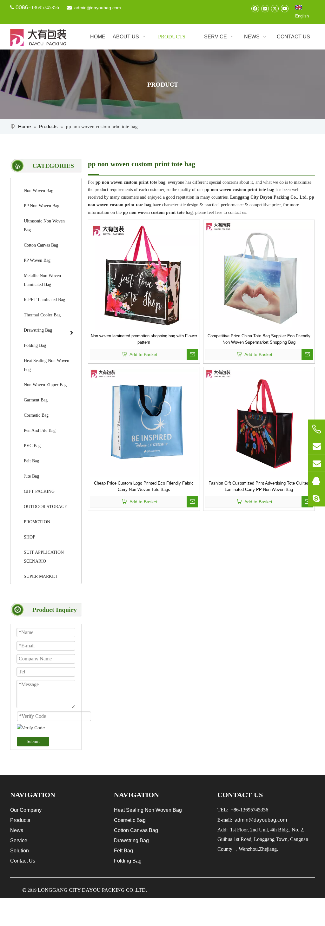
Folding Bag (128, 860)
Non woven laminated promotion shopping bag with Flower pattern (144, 339)
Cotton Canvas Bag (136, 830)
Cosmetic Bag (130, 820)
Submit (33, 741)
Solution (19, 850)
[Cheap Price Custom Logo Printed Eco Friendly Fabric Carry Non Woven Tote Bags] (144, 422)
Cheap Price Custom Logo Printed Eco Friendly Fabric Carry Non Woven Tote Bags (144, 486)
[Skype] (316, 498)
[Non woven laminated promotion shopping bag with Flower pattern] (144, 275)
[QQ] (316, 480)
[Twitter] (275, 8)
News (16, 830)
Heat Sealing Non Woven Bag (148, 810)
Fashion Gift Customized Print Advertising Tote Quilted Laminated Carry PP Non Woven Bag (259, 486)
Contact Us (22, 860)
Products (20, 820)
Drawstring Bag (131, 840)
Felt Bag (123, 850)
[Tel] (316, 429)
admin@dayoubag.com (97, 7)
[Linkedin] (265, 8)
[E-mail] (316, 445)
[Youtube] (285, 8)
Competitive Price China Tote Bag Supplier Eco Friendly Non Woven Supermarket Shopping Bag (259, 339)
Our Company (26, 810)
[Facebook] (255, 8)
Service (18, 840)
